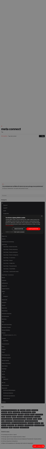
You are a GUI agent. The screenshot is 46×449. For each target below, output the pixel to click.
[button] (20, 232)
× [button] (41, 216)
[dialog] (23, 224)
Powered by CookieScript (10, 231)
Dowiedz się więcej (9, 225)
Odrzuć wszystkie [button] (18, 228)
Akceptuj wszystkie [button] (33, 228)
